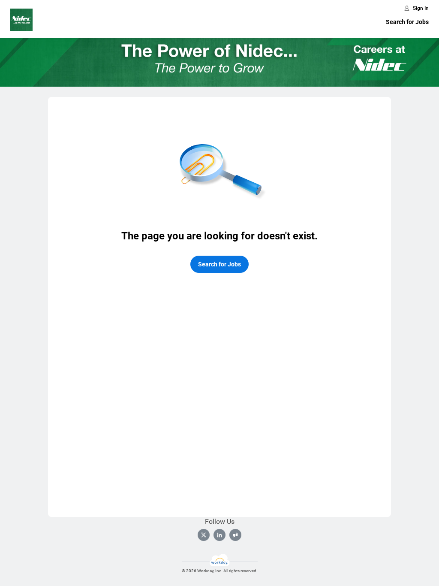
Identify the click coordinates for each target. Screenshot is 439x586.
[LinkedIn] (219, 535)
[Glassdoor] (235, 535)
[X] (204, 535)
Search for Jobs (407, 21)
